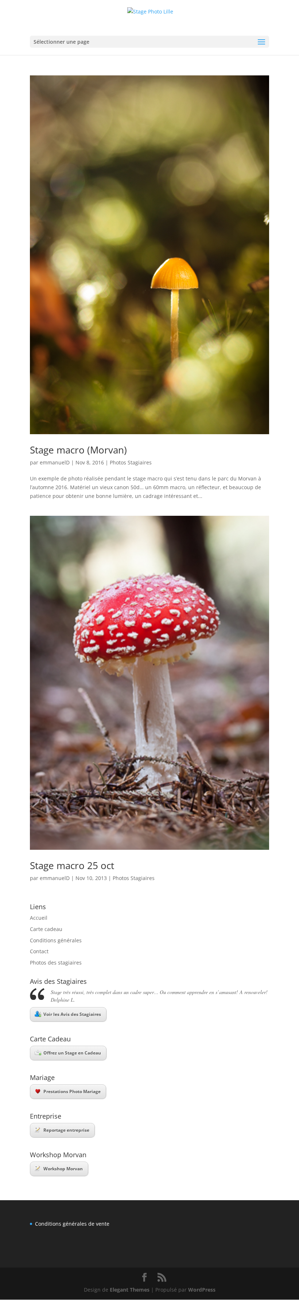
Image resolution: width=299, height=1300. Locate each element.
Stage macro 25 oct (72, 865)
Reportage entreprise (66, 1130)
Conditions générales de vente (72, 1223)
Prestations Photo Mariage (72, 1091)
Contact (39, 951)
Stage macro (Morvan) (78, 449)
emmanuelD (55, 462)
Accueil (38, 917)
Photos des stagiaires (56, 962)
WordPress (201, 1289)
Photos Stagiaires (131, 462)
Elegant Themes (130, 1289)
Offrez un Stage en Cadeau (72, 1053)
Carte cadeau (46, 929)
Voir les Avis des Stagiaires (72, 1014)
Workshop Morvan (63, 1169)
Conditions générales (56, 940)
